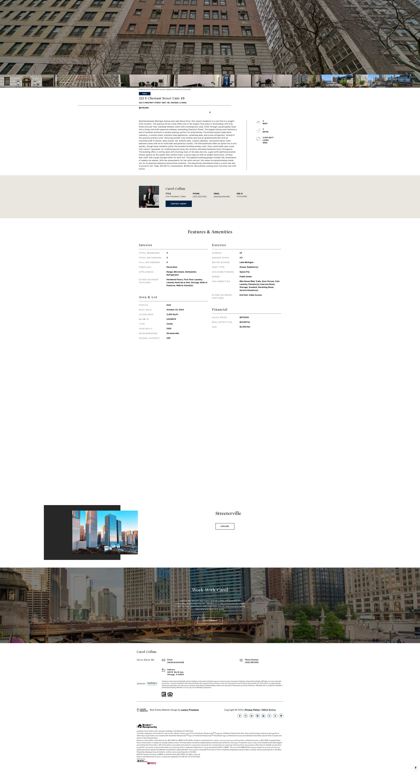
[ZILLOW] (263, 716)
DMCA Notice (269, 710)
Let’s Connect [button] (210, 621)
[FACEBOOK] (240, 716)
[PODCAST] (281, 716)
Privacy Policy (252, 710)
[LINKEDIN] (251, 716)
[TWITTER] (269, 716)
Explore (225, 526)
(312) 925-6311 (200, 196)
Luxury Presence (190, 710)
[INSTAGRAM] (245, 716)
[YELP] (275, 716)
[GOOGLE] (257, 716)
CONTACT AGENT (179, 204)
